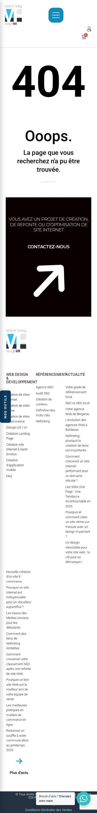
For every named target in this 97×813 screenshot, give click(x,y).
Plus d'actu (19, 772)
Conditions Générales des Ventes (48, 810)
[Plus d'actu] (19, 761)
